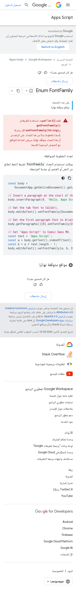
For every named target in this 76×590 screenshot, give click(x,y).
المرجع (64, 64)
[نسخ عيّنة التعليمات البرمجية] (69, 178)
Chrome (67, 528)
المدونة (69, 476)
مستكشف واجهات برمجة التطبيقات (55, 458)
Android (68, 521)
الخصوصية (57, 571)
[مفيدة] (46, 73)
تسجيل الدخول (13, 4)
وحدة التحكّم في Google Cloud (55, 452)
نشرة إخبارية (66, 483)
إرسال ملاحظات (59, 81)
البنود (70, 571)
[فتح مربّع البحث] (26, 4)
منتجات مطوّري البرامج (61, 402)
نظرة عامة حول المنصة (61, 395)
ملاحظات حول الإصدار (61, 408)
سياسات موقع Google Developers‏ (54, 320)
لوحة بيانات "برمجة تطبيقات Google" (53, 445)
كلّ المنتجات (66, 554)
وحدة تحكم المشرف (62, 439)
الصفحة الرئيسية (65, 59)
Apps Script (62, 17)
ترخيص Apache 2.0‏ (54, 316)
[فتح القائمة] (68, 5)
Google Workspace (40, 59)
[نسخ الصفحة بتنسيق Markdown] (18, 90)
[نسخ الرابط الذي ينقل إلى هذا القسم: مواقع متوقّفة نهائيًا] (35, 265)
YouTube (67, 496)
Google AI (67, 547)
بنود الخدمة (67, 421)
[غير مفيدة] (39, 73)
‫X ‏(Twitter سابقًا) (63, 489)
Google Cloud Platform (58, 541)
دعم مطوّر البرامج (64, 415)
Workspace (51, 5)
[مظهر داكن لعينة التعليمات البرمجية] (63, 178)
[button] (38, 265)
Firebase (67, 534)
